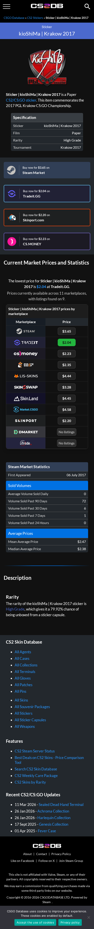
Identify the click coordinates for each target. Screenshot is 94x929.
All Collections (26, 665)
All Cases (22, 658)
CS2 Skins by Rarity (30, 782)
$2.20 (66, 421)
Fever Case (47, 831)
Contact (41, 854)
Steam (46, 902)
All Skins (21, 700)
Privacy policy (70, 922)
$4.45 (66, 398)
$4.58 (66, 409)
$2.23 (66, 353)
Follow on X (46, 861)
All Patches (23, 684)
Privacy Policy (61, 854)
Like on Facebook (22, 861)
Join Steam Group (71, 861)
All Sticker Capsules (30, 720)
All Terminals (25, 671)
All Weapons (25, 726)
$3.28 (66, 387)
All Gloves (23, 678)
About (27, 854)
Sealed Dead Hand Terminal (61, 804)
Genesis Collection (53, 824)
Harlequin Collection (53, 817)
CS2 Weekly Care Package (36, 775)
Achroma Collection (53, 811)
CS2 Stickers (35, 18)
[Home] (47, 7)
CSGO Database (14, 18)
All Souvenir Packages (32, 706)
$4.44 (66, 376)
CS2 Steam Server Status (35, 751)
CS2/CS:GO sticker (21, 100)
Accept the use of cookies (35, 922)
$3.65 (66, 331)
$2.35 (66, 365)
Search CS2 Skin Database (36, 769)
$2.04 (41, 286)
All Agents (23, 652)
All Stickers (23, 713)
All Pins (20, 691)
